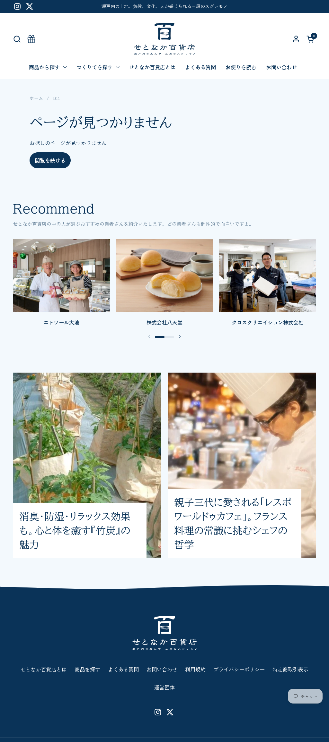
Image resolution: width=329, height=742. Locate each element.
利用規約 (195, 669)
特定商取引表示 (290, 669)
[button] (17, 39)
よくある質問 (123, 669)
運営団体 (164, 687)
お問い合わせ (162, 669)
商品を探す (87, 669)
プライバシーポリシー (239, 669)
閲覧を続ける (50, 160)
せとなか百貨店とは (44, 669)
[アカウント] (296, 39)
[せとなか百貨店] (164, 39)
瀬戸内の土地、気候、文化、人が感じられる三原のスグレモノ (164, 6)
